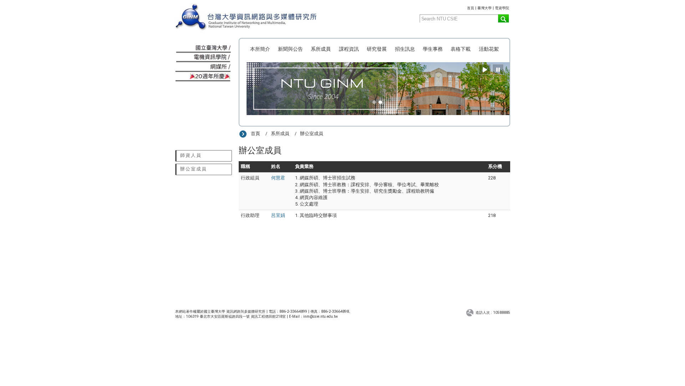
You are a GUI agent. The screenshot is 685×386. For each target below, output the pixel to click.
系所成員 (321, 49)
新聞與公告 (290, 49)
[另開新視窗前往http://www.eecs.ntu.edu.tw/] (203, 58)
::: (464, 7)
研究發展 (377, 49)
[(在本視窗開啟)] (259, 17)
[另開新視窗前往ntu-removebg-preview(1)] (203, 48)
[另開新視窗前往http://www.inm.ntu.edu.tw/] (203, 67)
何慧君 (278, 177)
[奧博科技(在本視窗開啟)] (470, 312)
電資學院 (502, 8)
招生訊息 (405, 49)
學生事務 (433, 49)
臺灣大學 (484, 8)
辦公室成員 (193, 169)
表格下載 (461, 49)
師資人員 (191, 155)
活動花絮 (489, 49)
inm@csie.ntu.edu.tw (320, 316)
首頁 (470, 8)
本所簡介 (260, 49)
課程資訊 (349, 49)
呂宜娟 (278, 215)
